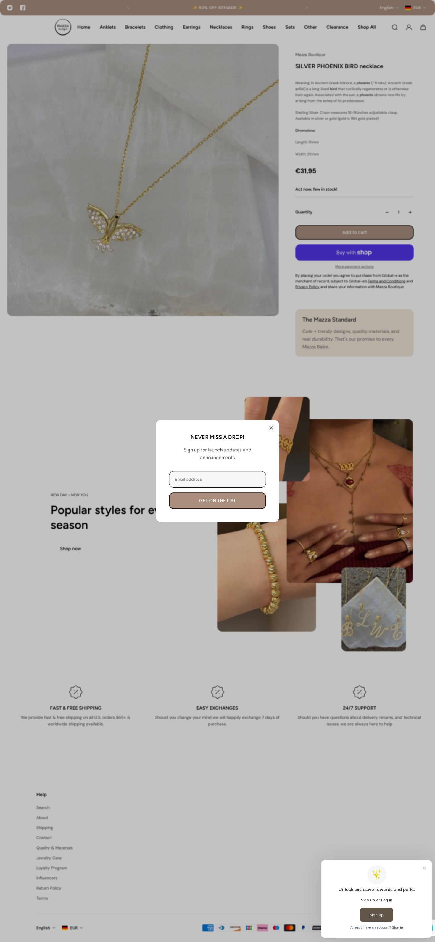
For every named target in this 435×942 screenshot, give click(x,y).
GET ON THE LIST (217, 501)
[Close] (271, 427)
